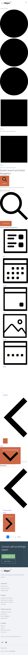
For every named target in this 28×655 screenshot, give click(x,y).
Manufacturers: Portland (7, 602)
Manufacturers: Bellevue (7, 598)
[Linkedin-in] (2, 642)
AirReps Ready (4, 590)
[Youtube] (6, 642)
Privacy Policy (4, 648)
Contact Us (3, 632)
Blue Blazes (12, 651)
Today (1, 446)
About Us (3, 626)
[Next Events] (5, 441)
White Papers (4, 618)
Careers (3, 628)
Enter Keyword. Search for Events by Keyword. (12, 187)
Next (19, 537)
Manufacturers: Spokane (7, 600)
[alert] (14, 114)
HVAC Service (4, 586)
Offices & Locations (6, 630)
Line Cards (3, 604)
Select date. (24, 461)
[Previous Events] (15, 437)
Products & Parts (5, 588)
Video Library (4, 614)
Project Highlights (5, 616)
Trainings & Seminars (6, 612)
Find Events (5, 223)
